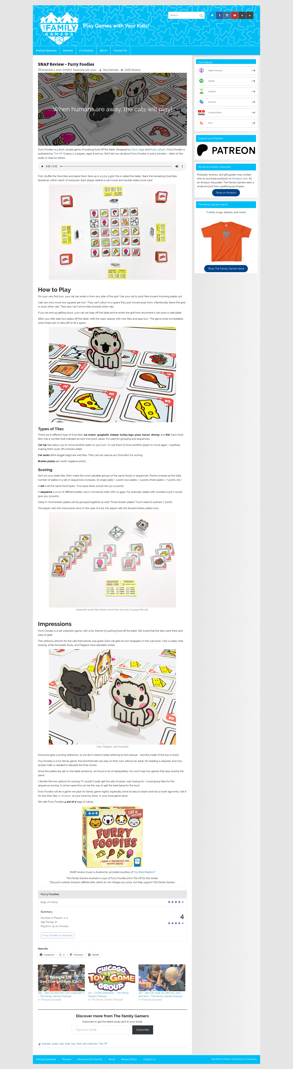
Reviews (68, 50)
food (67, 1043)
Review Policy (129, 1059)
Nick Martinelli (111, 69)
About (103, 50)
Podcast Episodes (46, 50)
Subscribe (142, 1029)
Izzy (73, 1043)
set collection (90, 1043)
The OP (58, 153)
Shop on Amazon (226, 192)
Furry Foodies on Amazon (57, 935)
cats (61, 1043)
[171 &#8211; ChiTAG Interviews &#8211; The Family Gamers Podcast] (111, 977)
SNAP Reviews (132, 69)
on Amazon (64, 795)
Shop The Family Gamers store (226, 268)
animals (46, 1043)
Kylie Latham (158, 149)
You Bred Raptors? (144, 872)
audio (55, 1043)
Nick (79, 1043)
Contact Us (120, 50)
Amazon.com (240, 178)
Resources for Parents (90, 1059)
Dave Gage (138, 149)
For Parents (86, 50)
